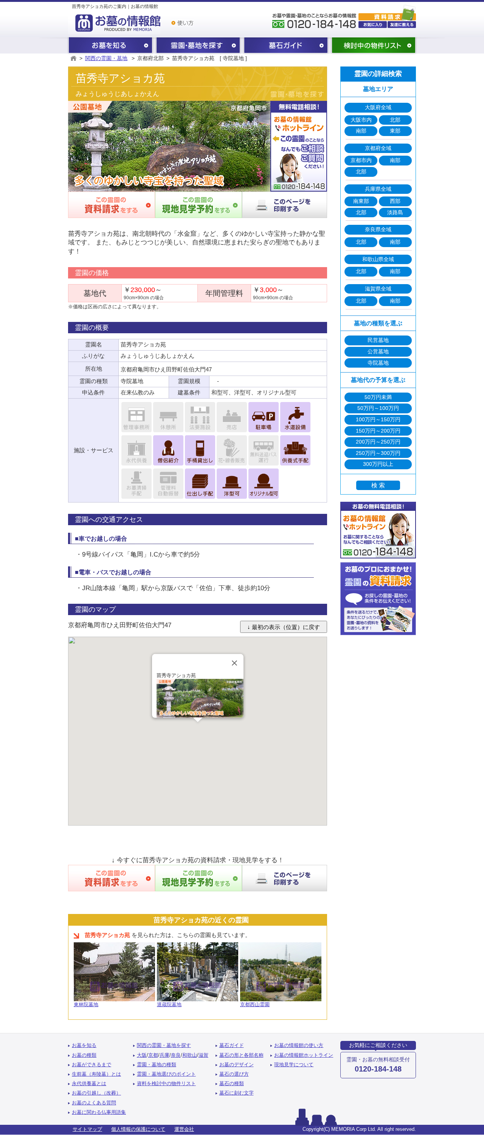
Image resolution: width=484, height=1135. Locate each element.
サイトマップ (87, 1129)
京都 (153, 1055)
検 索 (378, 485)
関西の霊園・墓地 (106, 58)
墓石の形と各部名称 (241, 1055)
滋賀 (203, 1055)
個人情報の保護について (138, 1129)
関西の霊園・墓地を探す (198, 46)
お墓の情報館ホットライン (303, 1055)
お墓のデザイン (236, 1064)
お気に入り (372, 24)
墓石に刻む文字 (236, 1093)
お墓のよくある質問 (94, 1103)
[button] (197, 726)
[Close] (234, 663)
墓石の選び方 (234, 1074)
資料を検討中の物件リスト (166, 1083)
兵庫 (164, 1055)
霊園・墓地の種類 (156, 1064)
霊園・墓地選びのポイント (166, 1074)
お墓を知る (110, 46)
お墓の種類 (84, 1055)
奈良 (176, 1055)
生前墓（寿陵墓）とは (96, 1074)
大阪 (142, 1055)
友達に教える (402, 24)
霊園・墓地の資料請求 (387, 11)
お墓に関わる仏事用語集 (99, 1112)
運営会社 (184, 1129)
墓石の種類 (231, 1083)
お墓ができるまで (91, 1064)
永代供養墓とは (89, 1083)
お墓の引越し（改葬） (96, 1093)
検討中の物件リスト (373, 46)
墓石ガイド (286, 46)
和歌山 (189, 1055)
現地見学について (293, 1064)
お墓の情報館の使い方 (298, 1045)
